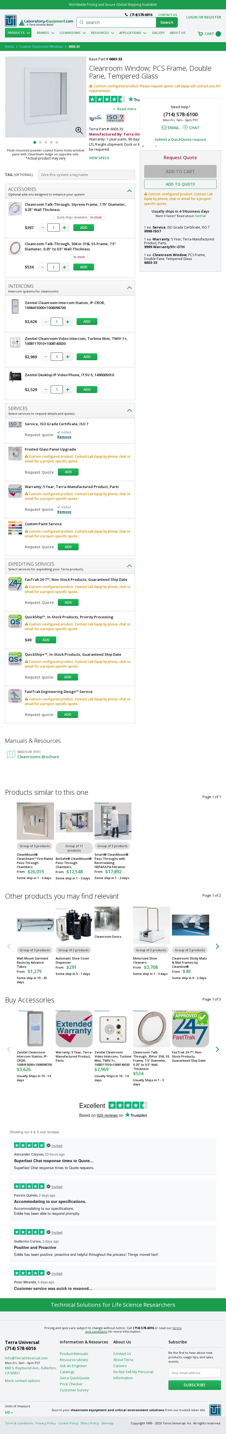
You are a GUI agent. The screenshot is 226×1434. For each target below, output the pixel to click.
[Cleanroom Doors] (113, 919)
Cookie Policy (68, 1423)
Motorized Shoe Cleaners (145, 960)
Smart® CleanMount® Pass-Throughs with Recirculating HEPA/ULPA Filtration (111, 860)
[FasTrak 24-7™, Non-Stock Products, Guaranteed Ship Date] (190, 1029)
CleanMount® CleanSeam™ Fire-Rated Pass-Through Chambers (35, 860)
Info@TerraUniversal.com (26, 1358)
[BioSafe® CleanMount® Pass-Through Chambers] (74, 821)
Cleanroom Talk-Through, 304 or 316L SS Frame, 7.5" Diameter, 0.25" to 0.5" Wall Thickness (151, 1060)
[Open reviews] (130, 100)
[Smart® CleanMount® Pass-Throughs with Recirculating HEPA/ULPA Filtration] (113, 821)
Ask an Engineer (73, 1365)
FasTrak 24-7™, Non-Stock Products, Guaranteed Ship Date (189, 1056)
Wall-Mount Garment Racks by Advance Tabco (32, 962)
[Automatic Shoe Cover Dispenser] (74, 925)
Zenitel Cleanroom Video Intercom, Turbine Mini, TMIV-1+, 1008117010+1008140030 (113, 1058)
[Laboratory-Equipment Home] (46, 23)
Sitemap (107, 1423)
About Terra (123, 1359)
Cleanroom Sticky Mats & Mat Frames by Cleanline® (189, 962)
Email (173, 127)
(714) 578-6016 (20, 1348)
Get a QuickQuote (75, 1377)
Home (9, 46)
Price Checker (71, 1383)
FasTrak (200, 216)
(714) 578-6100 (180, 114)
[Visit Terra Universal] (11, 25)
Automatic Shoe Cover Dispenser (72, 960)
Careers (120, 1365)
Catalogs (67, 1371)
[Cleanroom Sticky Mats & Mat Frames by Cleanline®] (190, 925)
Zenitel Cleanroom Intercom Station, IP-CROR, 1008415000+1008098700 (34, 1058)
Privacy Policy (46, 1423)
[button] (80, 132)
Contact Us (122, 1353)
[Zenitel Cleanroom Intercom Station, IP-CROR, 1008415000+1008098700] (35, 1029)
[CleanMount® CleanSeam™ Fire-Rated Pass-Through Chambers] (35, 821)
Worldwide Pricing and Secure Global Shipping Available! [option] (113, 4)
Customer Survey (74, 1389)
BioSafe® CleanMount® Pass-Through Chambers (74, 862)
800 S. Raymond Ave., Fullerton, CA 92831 (31, 1370)
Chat (194, 127)
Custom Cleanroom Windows (41, 46)
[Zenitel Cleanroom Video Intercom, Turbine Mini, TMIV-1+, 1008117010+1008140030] (113, 1029)
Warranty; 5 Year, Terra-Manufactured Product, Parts (74, 1056)
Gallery (158, 33)
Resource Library (74, 1359)
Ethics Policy (90, 1423)
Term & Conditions (19, 1423)
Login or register (203, 17)
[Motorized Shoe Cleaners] (151, 925)
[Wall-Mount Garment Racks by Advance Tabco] (35, 925)
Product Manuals (74, 1353)
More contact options (22, 1380)
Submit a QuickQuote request (180, 139)
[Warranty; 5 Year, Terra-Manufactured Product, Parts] (74, 1029)
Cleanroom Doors (108, 936)
